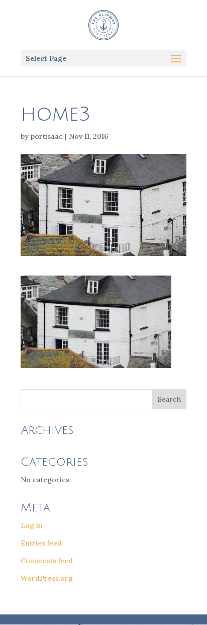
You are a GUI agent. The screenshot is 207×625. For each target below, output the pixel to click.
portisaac (47, 136)
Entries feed (41, 543)
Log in (31, 525)
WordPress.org (47, 578)
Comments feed (47, 560)
